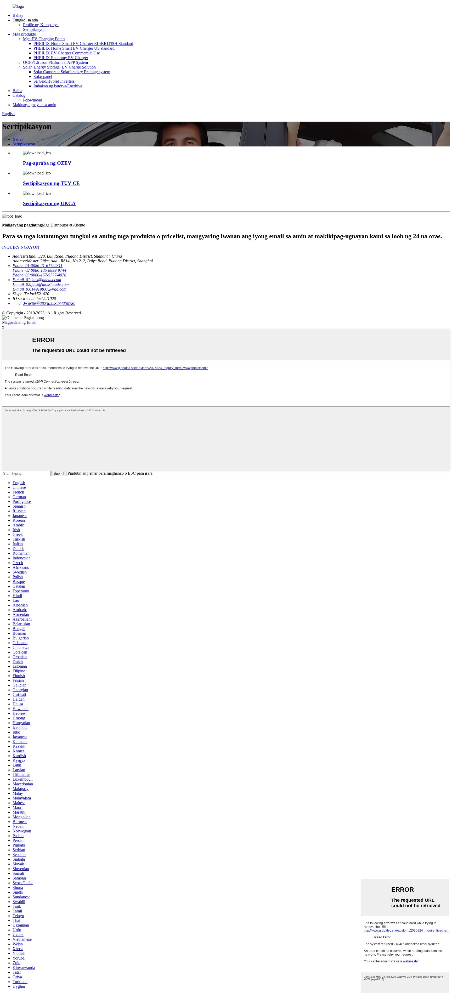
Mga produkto (24, 34)
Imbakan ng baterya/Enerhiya (57, 86)
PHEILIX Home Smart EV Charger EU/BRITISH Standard (83, 43)
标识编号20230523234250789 (49, 303)
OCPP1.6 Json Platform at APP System (55, 62)
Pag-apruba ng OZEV (47, 163)
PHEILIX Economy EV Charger (60, 57)
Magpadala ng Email (19, 322)
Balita (17, 90)
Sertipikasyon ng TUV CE (51, 183)
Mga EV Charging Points (44, 39)
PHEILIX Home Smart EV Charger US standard (74, 48)
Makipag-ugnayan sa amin (34, 105)
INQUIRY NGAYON (20, 247)
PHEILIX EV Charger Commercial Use (66, 53)
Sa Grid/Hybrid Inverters (54, 81)
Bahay (18, 15)
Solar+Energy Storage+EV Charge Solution (59, 67)
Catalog (19, 95)
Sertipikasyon (34, 29)
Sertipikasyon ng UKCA (49, 203)
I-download (32, 100)
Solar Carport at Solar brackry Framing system (71, 72)
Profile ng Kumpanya (41, 24)
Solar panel (42, 76)
